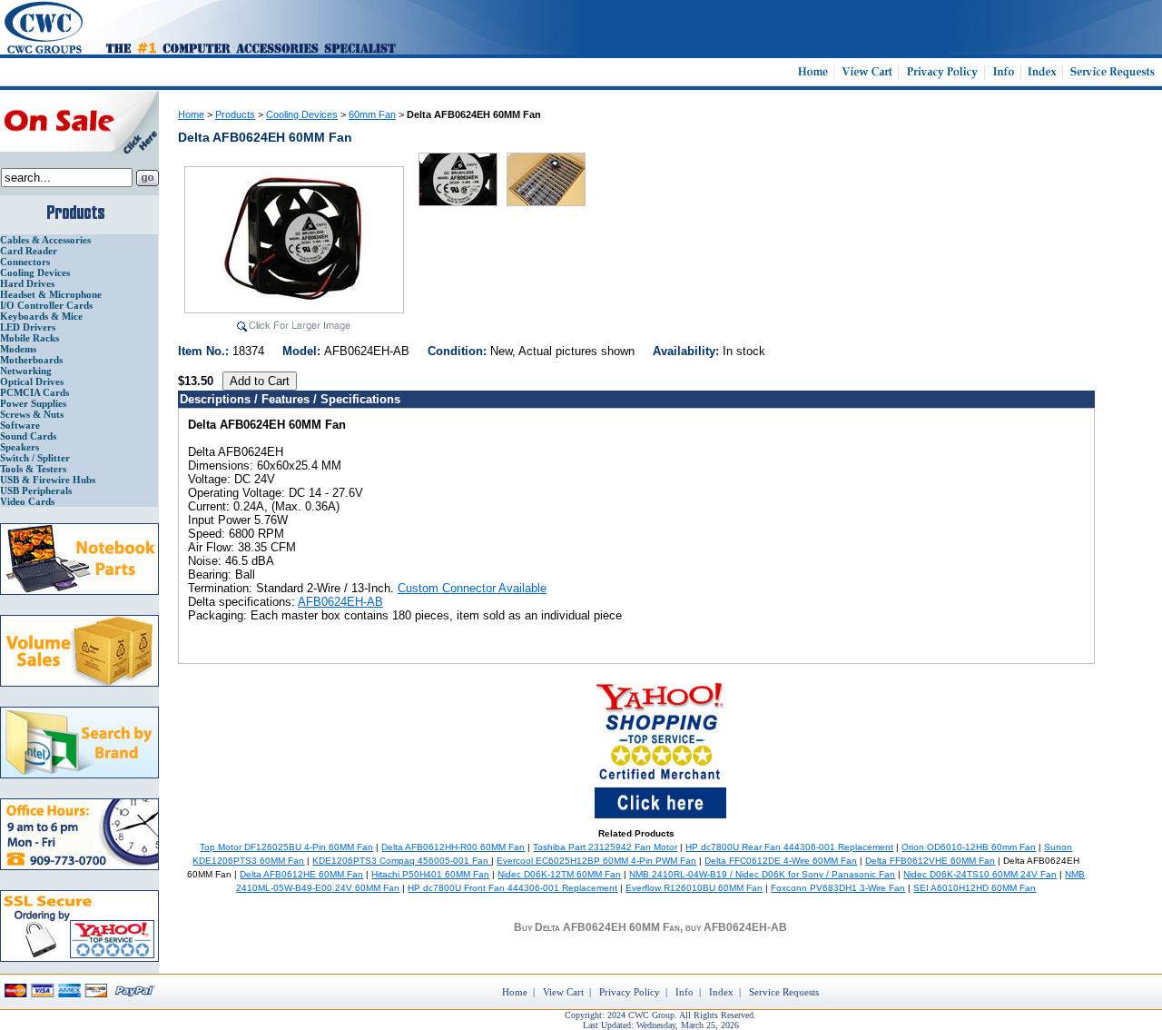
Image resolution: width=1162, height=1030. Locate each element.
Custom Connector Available (472, 588)
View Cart (563, 991)
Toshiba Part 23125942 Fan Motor (605, 847)
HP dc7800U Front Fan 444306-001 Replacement (512, 888)
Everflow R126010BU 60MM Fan (694, 888)
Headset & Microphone (51, 294)
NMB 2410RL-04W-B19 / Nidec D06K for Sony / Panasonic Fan (762, 874)
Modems (18, 348)
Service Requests (784, 991)
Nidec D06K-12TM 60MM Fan (559, 874)
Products (235, 114)
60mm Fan (372, 114)
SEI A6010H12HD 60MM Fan (974, 888)
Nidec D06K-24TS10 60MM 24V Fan (980, 874)
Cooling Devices (35, 272)
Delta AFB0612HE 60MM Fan (301, 874)
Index (721, 991)
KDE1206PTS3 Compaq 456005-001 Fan (401, 861)
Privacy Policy (629, 991)
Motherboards (31, 359)
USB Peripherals (36, 490)
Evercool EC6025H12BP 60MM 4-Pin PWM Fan (596, 861)
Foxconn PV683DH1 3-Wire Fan (838, 888)
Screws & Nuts (32, 414)
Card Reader (28, 250)
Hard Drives (27, 283)
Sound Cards (28, 436)
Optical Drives (32, 381)
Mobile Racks (29, 337)
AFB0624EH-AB (340, 602)
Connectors (25, 261)
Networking (26, 370)
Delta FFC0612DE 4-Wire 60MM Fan (780, 861)
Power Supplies (33, 403)
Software (20, 425)
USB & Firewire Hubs (47, 479)
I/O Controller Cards (46, 305)
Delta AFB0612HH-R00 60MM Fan (453, 847)
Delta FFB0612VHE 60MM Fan (930, 861)
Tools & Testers (33, 468)
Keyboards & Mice (41, 316)
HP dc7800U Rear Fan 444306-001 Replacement (789, 847)
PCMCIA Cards (34, 392)
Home (191, 114)
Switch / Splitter (35, 457)
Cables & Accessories (45, 239)
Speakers (19, 446)
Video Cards (27, 501)
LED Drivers (27, 327)
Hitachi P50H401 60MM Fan (430, 874)
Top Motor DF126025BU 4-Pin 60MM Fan (286, 847)
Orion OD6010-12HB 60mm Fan (968, 847)
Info (684, 991)
